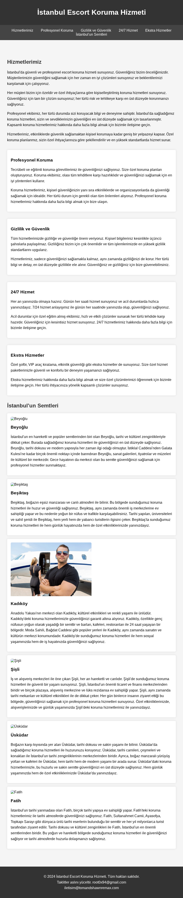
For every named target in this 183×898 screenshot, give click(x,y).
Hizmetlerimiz (22, 30)
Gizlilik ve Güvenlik (96, 30)
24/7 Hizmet (128, 30)
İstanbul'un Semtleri (91, 34)
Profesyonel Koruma (57, 30)
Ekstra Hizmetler (158, 30)
